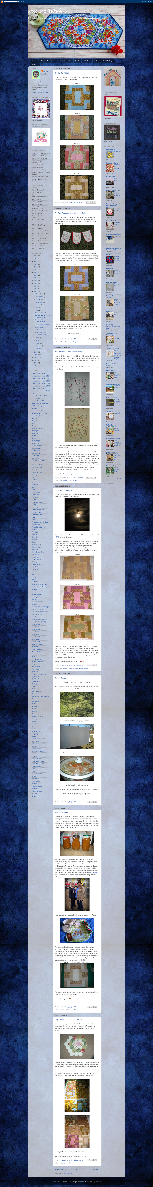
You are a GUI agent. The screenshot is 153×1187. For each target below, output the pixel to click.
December (39, 294)
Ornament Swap (37, 644)
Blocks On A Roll (62, 73)
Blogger (98, 1182)
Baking (34, 426)
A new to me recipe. (117, 209)
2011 (36, 355)
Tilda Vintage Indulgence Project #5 (117, 443)
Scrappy (34, 714)
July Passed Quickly (116, 428)
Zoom (34, 796)
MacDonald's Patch (113, 438)
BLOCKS (35, 64)
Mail (33, 574)
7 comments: (78, 202)
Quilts (77, 342)
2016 (36, 283)
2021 (36, 269)
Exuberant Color (112, 163)
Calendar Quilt (36, 448)
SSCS (34, 736)
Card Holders (36, 450)
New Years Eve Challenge (40, 607)
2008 (36, 363)
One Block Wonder (38, 609)
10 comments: (79, 1007)
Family (34, 504)
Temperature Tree (38, 763)
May (37, 338)
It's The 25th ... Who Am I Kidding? (69, 352)
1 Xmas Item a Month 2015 (41, 381)
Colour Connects (112, 398)
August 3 (117, 413)
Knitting (34, 562)
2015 (36, 286)
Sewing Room (36, 729)
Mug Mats (35, 589)
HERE (57, 537)
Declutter (35, 485)
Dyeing (34, 490)
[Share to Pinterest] (95, 203)
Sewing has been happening (117, 258)
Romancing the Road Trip (40, 696)
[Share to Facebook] (93, 203)
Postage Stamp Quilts (39, 674)
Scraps (34, 721)
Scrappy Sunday (37, 719)
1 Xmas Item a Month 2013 (69, 480)
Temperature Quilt (38, 761)
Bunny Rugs (36, 441)
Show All (119, 478)
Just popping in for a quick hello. (117, 374)
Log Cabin (35, 567)
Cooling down (116, 284)
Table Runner (36, 758)
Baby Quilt (35, 421)
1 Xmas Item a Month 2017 (41, 386)
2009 (36, 360)
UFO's (77, 61)
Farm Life (35, 507)
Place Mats (35, 669)
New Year (35, 604)
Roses (34, 699)
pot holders (35, 676)
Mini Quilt (35, 577)
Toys (33, 768)
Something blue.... (117, 237)
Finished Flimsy (37, 512)
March (38, 343)
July (37, 307)
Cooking (62, 1010)
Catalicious (35, 455)
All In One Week (61, 812)
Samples (34, 706)
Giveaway (35, 539)
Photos (34, 664)
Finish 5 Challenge (38, 509)
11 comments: (79, 477)
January (38, 348)
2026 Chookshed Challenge (49, 61)
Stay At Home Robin (38, 739)
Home (34, 61)
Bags (33, 423)
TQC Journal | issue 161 (117, 338)
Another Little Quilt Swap (40, 413)
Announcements (37, 411)
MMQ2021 (35, 582)
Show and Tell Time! (112, 250)
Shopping (35, 734)
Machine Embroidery (38, 572)
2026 (36, 256)
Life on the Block (112, 364)
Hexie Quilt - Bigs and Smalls (117, 301)
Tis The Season (37, 766)
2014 (36, 289)
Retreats (34, 694)
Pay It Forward (36, 651)
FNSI (33, 517)
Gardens (34, 534)
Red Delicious (36, 691)
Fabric (34, 499)
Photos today (116, 179)
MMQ (33, 579)
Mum (33, 592)
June (37, 310)
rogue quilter (110, 370)
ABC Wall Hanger (37, 406)
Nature (81, 668)
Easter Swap (36, 492)
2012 (36, 352)
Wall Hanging (36, 778)
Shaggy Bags (36, 731)
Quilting (34, 684)
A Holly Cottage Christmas (40, 401)
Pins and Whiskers (47, 11)
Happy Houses (36, 547)
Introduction (36, 557)
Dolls (33, 487)
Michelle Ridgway (112, 466)
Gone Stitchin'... (112, 452)
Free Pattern (36, 524)
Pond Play (35, 671)
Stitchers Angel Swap (39, 744)
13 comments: (79, 802)
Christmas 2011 (37, 465)
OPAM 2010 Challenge (39, 619)
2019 (36, 275)
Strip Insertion (36, 749)
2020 (36, 272)
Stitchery (34, 746)
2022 (36, 267)
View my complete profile (40, 92)
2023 (36, 264)
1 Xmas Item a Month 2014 (41, 378)
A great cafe (116, 313)
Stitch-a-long (36, 741)
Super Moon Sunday (63, 490)
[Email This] (87, 203)
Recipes (34, 689)
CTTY (34, 482)
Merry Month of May (117, 469)
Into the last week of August (117, 271)
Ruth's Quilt (35, 701)
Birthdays (35, 431)
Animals (34, 408)
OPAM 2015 (36, 629)
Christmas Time (37, 467)
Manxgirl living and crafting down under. (113, 205)
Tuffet (33, 771)
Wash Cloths (36, 781)
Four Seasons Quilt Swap (40, 522)
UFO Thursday (37, 773)
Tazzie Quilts (110, 411)
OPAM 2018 (36, 637)
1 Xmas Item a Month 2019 (41, 391)
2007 (36, 366)
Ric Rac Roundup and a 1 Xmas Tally (70, 213)
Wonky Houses (37, 791)
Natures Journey (37, 602)
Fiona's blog (94, 872)
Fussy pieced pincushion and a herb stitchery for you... (117, 354)
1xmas (34, 393)
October (38, 299)
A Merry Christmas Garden (40, 403)
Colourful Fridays (37, 472)
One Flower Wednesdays (40, 612)
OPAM (34, 617)
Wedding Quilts (37, 786)
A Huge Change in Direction (117, 401)
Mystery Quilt (36, 597)
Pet (33, 654)
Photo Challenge (37, 661)
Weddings (35, 788)
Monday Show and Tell (39, 584)
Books (34, 436)
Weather (34, 783)
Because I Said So (38, 428)
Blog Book (35, 433)
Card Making (36, 453)
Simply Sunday (61, 678)
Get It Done (35, 537)
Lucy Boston (36, 569)
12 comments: (79, 339)
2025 (36, 259)
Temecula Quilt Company (111, 334)
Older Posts (94, 1169)
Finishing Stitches (37, 514)
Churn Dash (36, 470)
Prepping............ (117, 152)
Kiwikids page (111, 255)
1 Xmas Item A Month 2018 (41, 388)
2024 (36, 261)
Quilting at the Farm (113, 190)
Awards (34, 418)
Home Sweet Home (38, 552)
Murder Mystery (37, 594)
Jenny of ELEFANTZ (113, 348)
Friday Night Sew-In (38, 527)
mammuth (83, 1182)
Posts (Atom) (68, 1173)
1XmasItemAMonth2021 (40, 396)
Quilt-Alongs (36, 681)
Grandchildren (36, 544)
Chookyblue (110, 149)
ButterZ (109, 311)
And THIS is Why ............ (117, 387)
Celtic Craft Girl (111, 221)
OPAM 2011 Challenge (39, 622)
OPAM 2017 (36, 634)
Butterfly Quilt (36, 443)
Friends (68, 1010)
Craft (33, 477)
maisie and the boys (113, 234)
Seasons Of (35, 724)
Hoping (108, 365)
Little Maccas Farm (38, 564)
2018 (36, 278)
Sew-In (34, 726)
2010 (36, 357)
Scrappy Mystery (37, 716)
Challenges (35, 458)
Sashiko (34, 709)
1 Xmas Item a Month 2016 (41, 383)
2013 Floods (36, 398)
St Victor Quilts (111, 282)
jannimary (109, 325)
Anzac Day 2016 (37, 416)
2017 (36, 280)
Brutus (34, 438)
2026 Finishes (67, 61)
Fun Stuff (35, 532)
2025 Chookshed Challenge (103, 61)
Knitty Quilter (111, 425)
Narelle (45, 71)
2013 (36, 291)
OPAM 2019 (36, 639)
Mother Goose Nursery (39, 587)
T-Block (34, 756)
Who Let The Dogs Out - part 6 (117, 456)
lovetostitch (110, 176)
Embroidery (35, 495)
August (38, 305)
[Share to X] (91, 203)
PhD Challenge (37, 659)
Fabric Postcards (37, 502)
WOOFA (34, 793)
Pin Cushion (36, 666)
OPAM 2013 (36, 624)
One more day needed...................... (117, 168)
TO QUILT (87, 61)
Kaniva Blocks (36, 559)
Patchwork (35, 646)
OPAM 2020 (36, 641)
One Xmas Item (37, 614)
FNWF (34, 519)
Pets (33, 656)
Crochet (34, 480)
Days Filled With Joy (113, 248)
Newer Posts (60, 1169)
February (39, 346)
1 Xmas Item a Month (67, 342)
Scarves (34, 711)
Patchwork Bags (37, 649)
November (39, 297)
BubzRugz (110, 268)
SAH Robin (35, 704)
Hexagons (63, 1163)
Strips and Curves (38, 751)
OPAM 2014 (36, 627)
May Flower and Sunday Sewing (68, 1020)
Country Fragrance (113, 384)
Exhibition (35, 497)
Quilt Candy (35, 679)
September (39, 302)
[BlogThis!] (89, 203)
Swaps (34, 754)
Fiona (79, 862)
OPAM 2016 (36, 632)
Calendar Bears (37, 446)
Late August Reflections (117, 194)
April (37, 340)
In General (35, 554)
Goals (34, 542)
